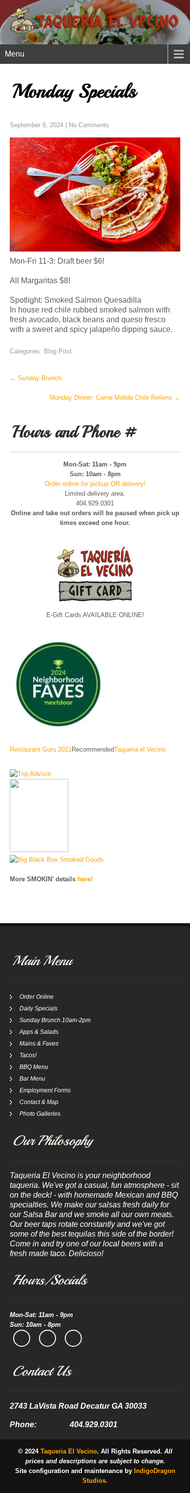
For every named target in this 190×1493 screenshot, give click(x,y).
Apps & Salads (38, 1031)
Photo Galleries (39, 1113)
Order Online (36, 996)
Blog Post (58, 351)
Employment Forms (45, 1090)
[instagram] (47, 1338)
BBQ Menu (33, 1067)
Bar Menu (32, 1078)
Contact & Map (38, 1102)
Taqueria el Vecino (140, 749)
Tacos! (28, 1055)
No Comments (89, 125)
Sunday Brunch (35, 378)
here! (85, 879)
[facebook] (21, 1338)
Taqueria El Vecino (68, 1451)
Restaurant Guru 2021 (41, 749)
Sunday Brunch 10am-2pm (55, 1020)
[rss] (73, 1338)
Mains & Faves (38, 1043)
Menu (14, 54)
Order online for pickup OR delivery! (95, 483)
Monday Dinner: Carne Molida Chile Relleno (115, 397)
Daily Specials (38, 1008)
